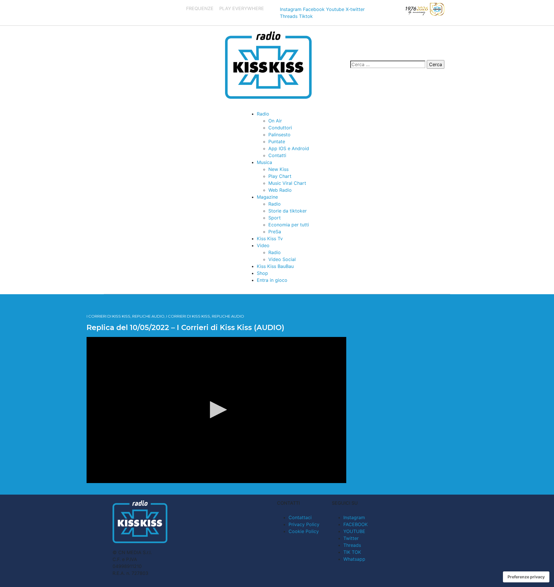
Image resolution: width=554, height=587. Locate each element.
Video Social (282, 259)
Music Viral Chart (287, 183)
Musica (264, 162)
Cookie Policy (304, 531)
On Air (275, 121)
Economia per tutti (288, 225)
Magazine (267, 197)
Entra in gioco (272, 280)
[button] (216, 409)
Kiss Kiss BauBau (275, 266)
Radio (263, 114)
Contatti (277, 155)
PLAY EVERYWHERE (241, 8)
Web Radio (280, 190)
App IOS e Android (288, 148)
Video (263, 245)
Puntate (276, 141)
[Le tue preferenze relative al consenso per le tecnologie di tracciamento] (526, 576)
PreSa (274, 231)
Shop (262, 273)
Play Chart (279, 176)
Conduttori (280, 128)
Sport (274, 218)
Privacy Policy (304, 524)
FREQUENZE (200, 8)
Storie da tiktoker (287, 211)
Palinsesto (279, 134)
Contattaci (300, 517)
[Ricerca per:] (387, 64)
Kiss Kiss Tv (270, 238)
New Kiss (278, 169)
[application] (216, 410)
